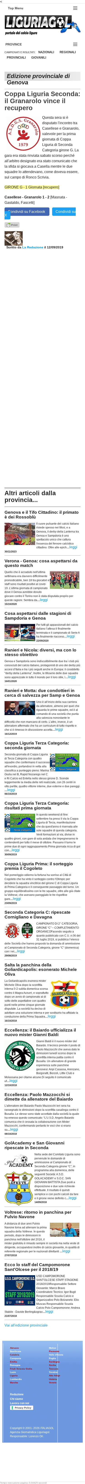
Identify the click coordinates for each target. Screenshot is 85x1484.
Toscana (53, 1368)
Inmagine (34, 1470)
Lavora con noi (19, 1403)
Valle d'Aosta (56, 1354)
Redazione (17, 1394)
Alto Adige (54, 1375)
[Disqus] (42, 305)
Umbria (53, 1379)
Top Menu (15, 8)
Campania (15, 1358)
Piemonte (54, 1351)
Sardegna (54, 1361)
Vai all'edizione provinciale (26, 1325)
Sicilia (52, 1365)
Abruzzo (14, 1348)
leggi (73, 547)
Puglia (52, 1358)
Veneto (52, 1382)
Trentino (53, 1372)
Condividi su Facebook (27, 212)
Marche (14, 1382)
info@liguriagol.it (43, 1463)
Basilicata (15, 1351)
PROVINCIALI (16, 57)
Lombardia (16, 1379)
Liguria (14, 1375)
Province (19, 44)
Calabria (14, 1354)
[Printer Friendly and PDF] (12, 224)
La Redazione (33, 247)
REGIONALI (68, 52)
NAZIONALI (46, 52)
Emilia (13, 1361)
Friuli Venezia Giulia (21, 1368)
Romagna (15, 1365)
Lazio (13, 1372)
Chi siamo (16, 1399)
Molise (52, 1348)
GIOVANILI (38, 57)
